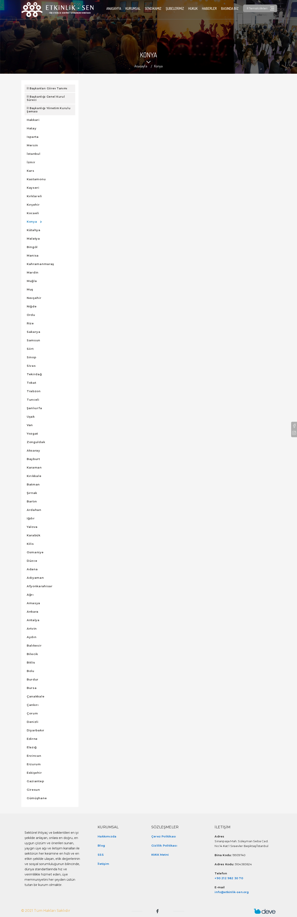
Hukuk (193, 8)
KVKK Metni (160, 854)
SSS (101, 854)
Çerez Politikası (163, 836)
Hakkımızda (107, 836)
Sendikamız (153, 8)
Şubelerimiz (175, 8)
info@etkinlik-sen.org (232, 892)
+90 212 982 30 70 (229, 878)
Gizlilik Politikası (164, 845)
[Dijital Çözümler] (265, 911)
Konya (158, 66)
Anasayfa (113, 8)
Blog (101, 845)
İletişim (103, 863)
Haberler (209, 8)
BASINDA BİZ (230, 8)
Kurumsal (132, 8)
